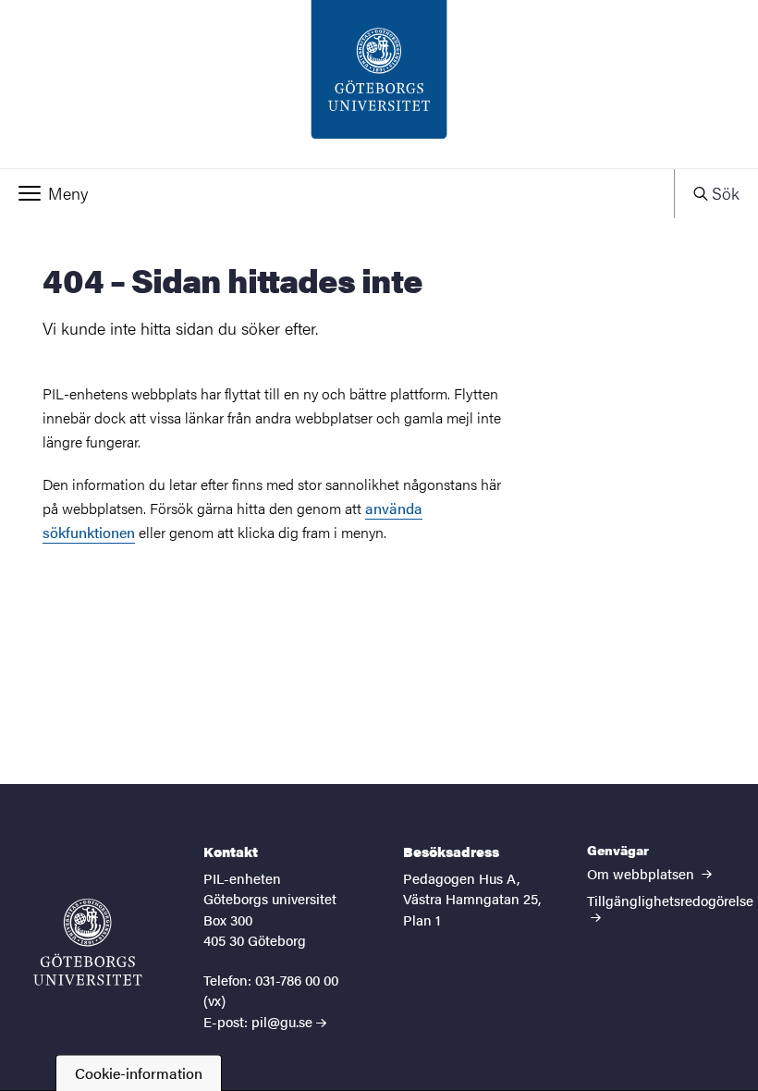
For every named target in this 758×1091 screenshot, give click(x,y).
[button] (337, 193)
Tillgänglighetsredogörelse (670, 900)
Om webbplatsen (642, 873)
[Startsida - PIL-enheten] (379, 84)
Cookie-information (138, 1073)
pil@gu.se (281, 1021)
